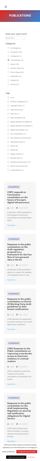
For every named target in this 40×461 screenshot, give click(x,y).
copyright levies (17, 106)
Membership (16, 158)
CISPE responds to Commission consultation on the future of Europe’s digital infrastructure (18, 197)
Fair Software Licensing (20, 138)
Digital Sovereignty (19, 130)
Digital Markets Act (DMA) (21, 122)
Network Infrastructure (20, 162)
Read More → (12, 225)
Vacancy (15, 84)
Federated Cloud (17, 142)
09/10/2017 (23, 424)
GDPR (14, 150)
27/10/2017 (23, 367)
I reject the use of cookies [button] (16, 457)
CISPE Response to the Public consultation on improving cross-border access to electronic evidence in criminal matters (19, 355)
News (15, 64)
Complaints (16, 56)
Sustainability (17, 170)
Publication (16, 76)
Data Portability (17, 118)
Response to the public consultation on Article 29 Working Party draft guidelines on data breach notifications (19, 304)
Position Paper (17, 68)
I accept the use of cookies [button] (26, 452)
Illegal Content (17, 154)
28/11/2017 (23, 315)
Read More (31, 457)
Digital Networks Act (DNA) (21, 126)
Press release (17, 72)
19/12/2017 (23, 265)
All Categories (16, 48)
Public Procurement (18, 166)
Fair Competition (18, 134)
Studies (14, 80)
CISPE (11, 208)
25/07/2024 (23, 208)
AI (12, 98)
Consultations (17, 60)
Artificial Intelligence (19, 102)
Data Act (14, 114)
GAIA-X (14, 146)
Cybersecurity (16, 110)
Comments (16, 52)
